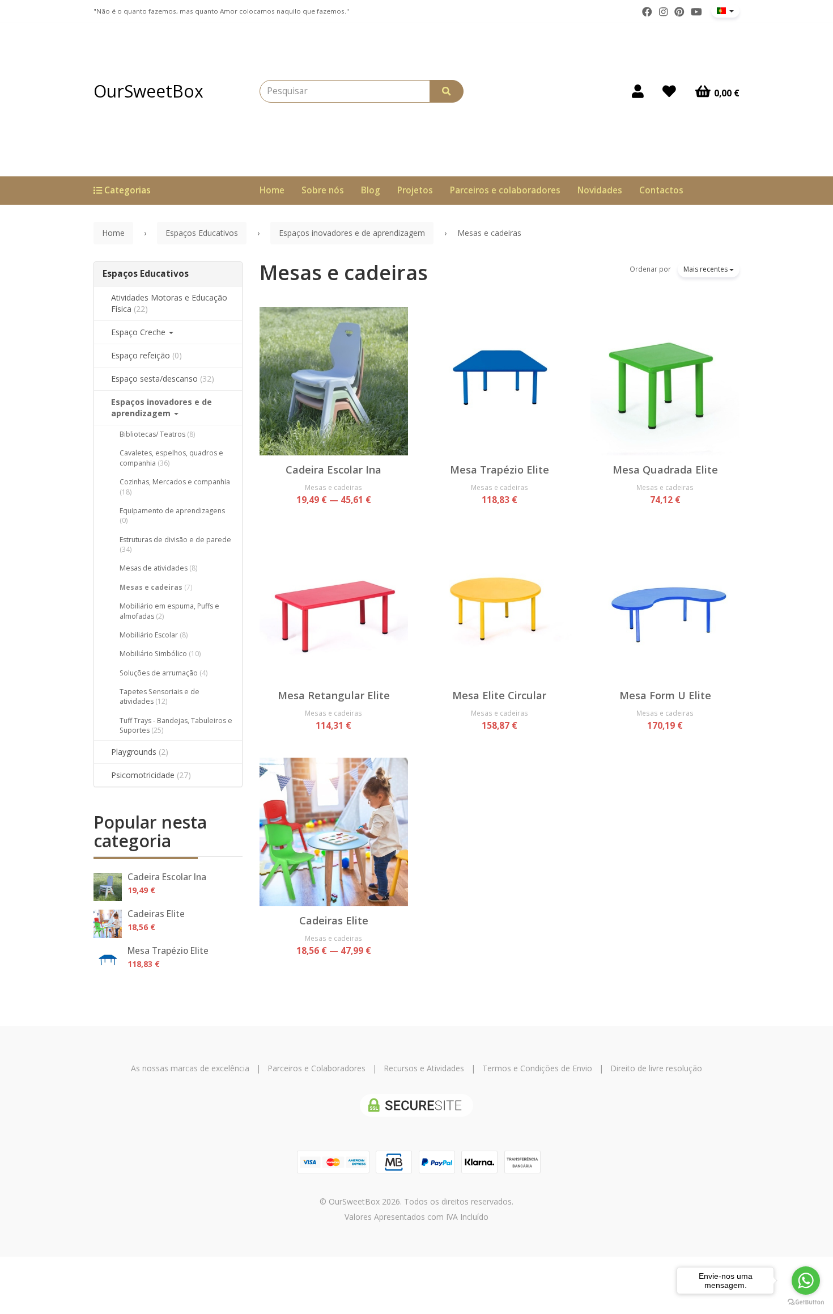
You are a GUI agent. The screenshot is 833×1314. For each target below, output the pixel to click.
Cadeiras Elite (156, 914)
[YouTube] (696, 12)
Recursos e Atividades (424, 1068)
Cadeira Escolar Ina (167, 877)
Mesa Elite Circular (499, 695)
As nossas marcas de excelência (190, 1068)
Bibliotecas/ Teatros (157, 434)
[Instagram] (663, 12)
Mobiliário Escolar (154, 635)
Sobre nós (322, 190)
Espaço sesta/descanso (162, 378)
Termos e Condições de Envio (537, 1068)
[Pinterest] (679, 12)
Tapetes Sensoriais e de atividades (159, 696)
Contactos (661, 190)
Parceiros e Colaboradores (316, 1068)
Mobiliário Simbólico (160, 653)
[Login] (638, 91)
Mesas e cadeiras (156, 587)
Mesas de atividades (158, 568)
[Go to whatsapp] (806, 1280)
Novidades (599, 190)
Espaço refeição (146, 355)
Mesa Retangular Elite (334, 695)
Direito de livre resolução (656, 1068)
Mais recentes (706, 269)
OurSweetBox (148, 91)
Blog (370, 190)
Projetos (415, 190)
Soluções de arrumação (163, 673)
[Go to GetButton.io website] (806, 1302)
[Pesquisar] (447, 91)
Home (272, 190)
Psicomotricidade (151, 775)
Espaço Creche (139, 332)
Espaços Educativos (146, 274)
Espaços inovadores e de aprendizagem (161, 407)
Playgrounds (139, 751)
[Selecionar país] (725, 11)
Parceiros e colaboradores (505, 190)
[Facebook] (647, 12)
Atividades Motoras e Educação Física (169, 303)
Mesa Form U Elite (665, 695)
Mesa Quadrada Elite (665, 469)
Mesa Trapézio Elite (168, 951)
